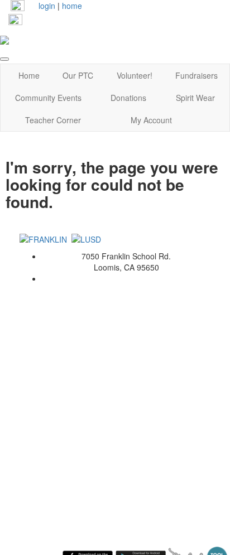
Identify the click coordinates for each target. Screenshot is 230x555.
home (72, 5)
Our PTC (78, 75)
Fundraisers (196, 75)
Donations (128, 97)
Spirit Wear (195, 97)
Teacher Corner (53, 120)
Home (29, 75)
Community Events (48, 97)
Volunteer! (134, 75)
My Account (151, 120)
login (47, 5)
